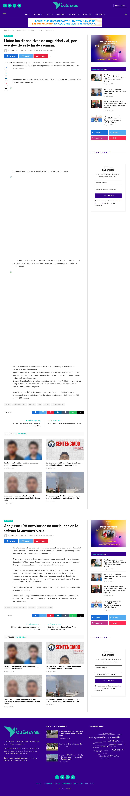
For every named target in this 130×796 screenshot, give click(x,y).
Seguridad (61, 14)
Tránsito (46, 404)
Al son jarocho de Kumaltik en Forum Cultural (64, 424)
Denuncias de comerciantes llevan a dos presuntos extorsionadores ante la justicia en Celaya (22, 498)
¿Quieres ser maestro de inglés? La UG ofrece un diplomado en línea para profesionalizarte (112, 119)
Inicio (27, 14)
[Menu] (4, 14)
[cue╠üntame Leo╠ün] (108, 547)
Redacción (14, 50)
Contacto (100, 14)
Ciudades (38, 14)
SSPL (39, 404)
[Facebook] (6, 68)
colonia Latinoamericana (13, 608)
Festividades (16, 404)
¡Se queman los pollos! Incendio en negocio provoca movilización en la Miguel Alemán (63, 497)
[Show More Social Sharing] (50, 56)
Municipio (32, 404)
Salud (50, 14)
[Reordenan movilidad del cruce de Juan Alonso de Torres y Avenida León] (52, 734)
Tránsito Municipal (58, 404)
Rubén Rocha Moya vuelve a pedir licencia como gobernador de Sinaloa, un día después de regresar (115, 104)
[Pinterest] (6, 84)
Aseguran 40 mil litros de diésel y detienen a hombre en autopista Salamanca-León (71, 757)
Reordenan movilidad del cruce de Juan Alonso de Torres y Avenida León (71, 734)
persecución (42, 608)
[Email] (6, 89)
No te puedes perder (100, 153)
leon (24, 404)
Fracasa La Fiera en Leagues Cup (71, 744)
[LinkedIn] (6, 79)
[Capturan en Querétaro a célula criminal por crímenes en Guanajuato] (23, 449)
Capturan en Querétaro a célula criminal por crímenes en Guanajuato (21, 464)
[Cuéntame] (65, 5)
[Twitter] (6, 73)
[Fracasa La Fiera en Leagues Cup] (52, 747)
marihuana (32, 608)
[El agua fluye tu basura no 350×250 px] (108, 59)
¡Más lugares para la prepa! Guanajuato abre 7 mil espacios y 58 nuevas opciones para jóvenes (115, 78)
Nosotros (87, 14)
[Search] (126, 14)
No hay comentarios (36, 50)
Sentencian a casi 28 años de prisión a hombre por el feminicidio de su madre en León (64, 464)
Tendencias (74, 14)
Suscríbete (120, 5)
